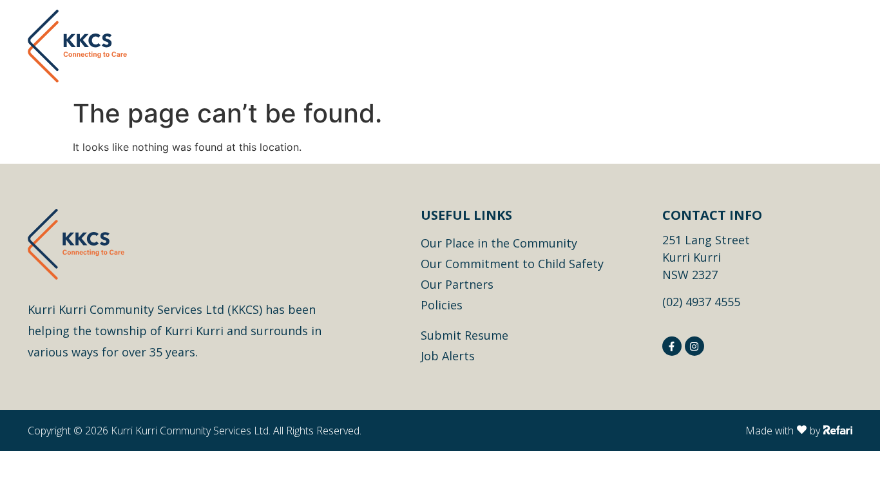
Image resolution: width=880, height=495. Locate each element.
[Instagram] (694, 346)
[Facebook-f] (672, 346)
